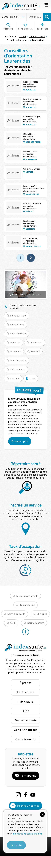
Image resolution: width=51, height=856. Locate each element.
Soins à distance (25, 28)
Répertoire (8, 28)
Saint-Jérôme (17, 324)
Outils (25, 711)
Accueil (22, 36)
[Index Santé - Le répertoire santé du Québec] (21, 6)
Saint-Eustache (18, 315)
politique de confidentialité (27, 833)
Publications (25, 701)
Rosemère (15, 351)
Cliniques (42, 613)
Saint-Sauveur (17, 369)
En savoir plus (19, 441)
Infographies (42, 28)
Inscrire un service (28, 805)
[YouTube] (33, 795)
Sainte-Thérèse (18, 333)
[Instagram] (18, 795)
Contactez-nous (25, 739)
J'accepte (16, 845)
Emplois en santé (26, 720)
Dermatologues (35, 622)
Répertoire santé (37, 36)
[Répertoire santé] (25, 631)
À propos (25, 683)
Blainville (15, 342)
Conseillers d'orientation (18, 40)
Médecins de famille (27, 595)
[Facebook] (25, 795)
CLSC (13, 622)
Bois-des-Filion (18, 360)
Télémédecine (27, 604)
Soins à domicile (16, 613)
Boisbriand (36, 342)
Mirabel (35, 351)
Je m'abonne (28, 775)
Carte (32, 378)
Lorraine (14, 378)
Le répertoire (25, 692)
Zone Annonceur (25, 730)
